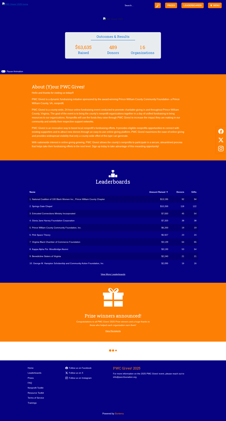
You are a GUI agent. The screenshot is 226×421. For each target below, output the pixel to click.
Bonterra (119, 413)
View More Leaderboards (113, 274)
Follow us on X (76, 373)
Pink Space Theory (41, 235)
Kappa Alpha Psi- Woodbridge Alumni (50, 249)
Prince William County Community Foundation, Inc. (56, 227)
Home (31, 368)
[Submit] (158, 5)
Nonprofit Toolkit (35, 388)
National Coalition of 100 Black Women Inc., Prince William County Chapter (68, 199)
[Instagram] (221, 148)
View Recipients (113, 331)
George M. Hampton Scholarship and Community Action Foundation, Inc (68, 263)
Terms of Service (36, 398)
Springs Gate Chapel (42, 206)
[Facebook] (221, 130)
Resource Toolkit (36, 393)
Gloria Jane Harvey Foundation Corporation (53, 220)
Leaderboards (193, 5)
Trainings (32, 403)
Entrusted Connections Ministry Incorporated (53, 213)
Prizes (171, 5)
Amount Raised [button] (158, 192)
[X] (221, 139)
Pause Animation (15, 71)
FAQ (30, 383)
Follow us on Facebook (80, 368)
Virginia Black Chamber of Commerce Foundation (56, 242)
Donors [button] (180, 192)
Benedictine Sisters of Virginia (46, 256)
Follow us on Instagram (80, 378)
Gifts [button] (193, 192)
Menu (216, 5)
